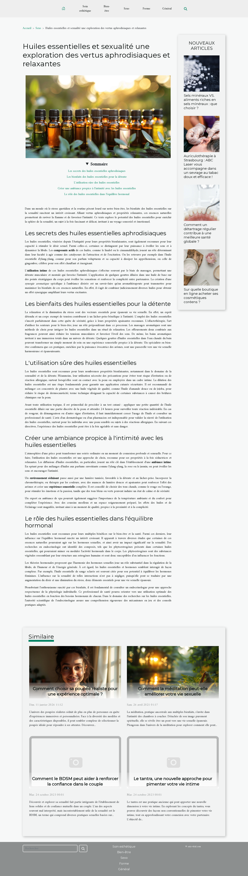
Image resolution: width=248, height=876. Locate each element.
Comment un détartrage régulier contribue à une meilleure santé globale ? (200, 233)
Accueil (27, 28)
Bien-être (107, 8)
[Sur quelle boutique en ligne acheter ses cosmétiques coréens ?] (201, 267)
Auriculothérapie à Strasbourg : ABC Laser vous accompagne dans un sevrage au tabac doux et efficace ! (201, 166)
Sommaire (99, 164)
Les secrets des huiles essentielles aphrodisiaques (96, 171)
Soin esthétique (85, 8)
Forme (146, 8)
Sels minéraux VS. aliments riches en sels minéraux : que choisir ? (200, 101)
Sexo (126, 8)
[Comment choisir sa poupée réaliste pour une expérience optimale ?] (75, 672)
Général (167, 8)
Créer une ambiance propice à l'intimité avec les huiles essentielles (97, 188)
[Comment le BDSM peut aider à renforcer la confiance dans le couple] (75, 762)
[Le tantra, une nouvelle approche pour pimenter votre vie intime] (173, 762)
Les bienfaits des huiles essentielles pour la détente (97, 176)
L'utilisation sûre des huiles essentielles (96, 182)
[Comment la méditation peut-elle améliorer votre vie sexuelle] (173, 672)
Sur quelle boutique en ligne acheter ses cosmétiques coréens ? (201, 295)
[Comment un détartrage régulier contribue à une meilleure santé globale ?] (201, 202)
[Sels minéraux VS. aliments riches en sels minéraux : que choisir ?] (201, 73)
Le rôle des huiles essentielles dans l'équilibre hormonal (96, 194)
